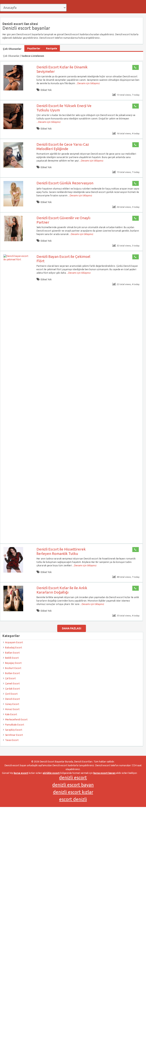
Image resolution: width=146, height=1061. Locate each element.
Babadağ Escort (13, 647)
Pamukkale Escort (14, 724)
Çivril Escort (11, 694)
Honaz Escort (12, 709)
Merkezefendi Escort (16, 719)
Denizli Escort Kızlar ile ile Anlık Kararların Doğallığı (61, 590)
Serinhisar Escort (14, 735)
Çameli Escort (12, 683)
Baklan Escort (12, 652)
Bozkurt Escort (13, 668)
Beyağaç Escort (13, 663)
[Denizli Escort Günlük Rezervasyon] (13, 205)
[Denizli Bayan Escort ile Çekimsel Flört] (17, 259)
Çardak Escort (12, 688)
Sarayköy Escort (13, 730)
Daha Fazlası (71, 628)
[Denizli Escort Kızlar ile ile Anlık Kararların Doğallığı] (13, 610)
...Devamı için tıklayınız (87, 83)
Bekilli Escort (12, 658)
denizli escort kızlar (73, 792)
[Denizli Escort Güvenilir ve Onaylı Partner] (13, 240)
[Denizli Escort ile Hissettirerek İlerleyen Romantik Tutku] (13, 571)
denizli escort (73, 777)
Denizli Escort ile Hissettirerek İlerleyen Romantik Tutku (61, 551)
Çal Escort (10, 678)
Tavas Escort (12, 740)
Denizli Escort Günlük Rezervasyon (64, 183)
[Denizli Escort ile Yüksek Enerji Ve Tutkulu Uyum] (13, 128)
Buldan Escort (12, 673)
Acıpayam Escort (14, 642)
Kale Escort (11, 714)
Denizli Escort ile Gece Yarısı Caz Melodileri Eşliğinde (62, 146)
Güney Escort (12, 704)
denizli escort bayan (73, 784)
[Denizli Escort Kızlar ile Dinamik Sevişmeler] (13, 89)
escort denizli (73, 799)
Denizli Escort (12, 699)
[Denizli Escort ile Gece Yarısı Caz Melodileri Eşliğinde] (13, 167)
